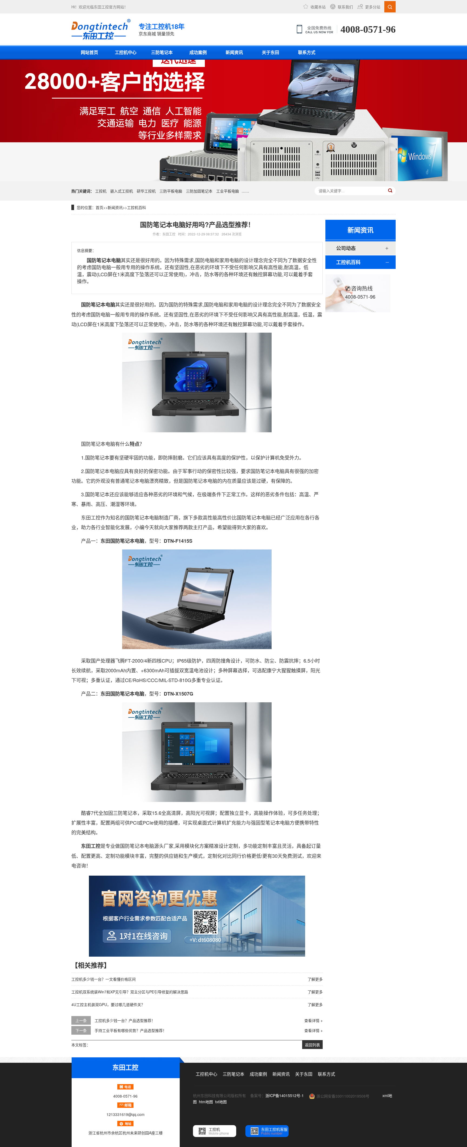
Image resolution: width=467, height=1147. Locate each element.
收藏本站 (318, 6)
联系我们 (345, 6)
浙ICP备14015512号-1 (284, 1095)
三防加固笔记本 (199, 191)
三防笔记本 (162, 52)
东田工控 (101, 6)
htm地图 (206, 1101)
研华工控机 (146, 191)
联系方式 (306, 52)
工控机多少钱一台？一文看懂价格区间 (103, 979)
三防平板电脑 (170, 191)
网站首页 (89, 52)
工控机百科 (136, 207)
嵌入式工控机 (121, 191)
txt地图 (221, 1101)
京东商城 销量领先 (162, 29)
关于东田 (270, 52)
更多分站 (372, 6)
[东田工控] (101, 29)
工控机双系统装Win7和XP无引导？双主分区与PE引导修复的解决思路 (129, 991)
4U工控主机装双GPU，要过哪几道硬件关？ (108, 1004)
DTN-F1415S (178, 540)
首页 (99, 207)
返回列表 (312, 1044)
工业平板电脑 (227, 191)
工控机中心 (125, 52)
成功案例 (198, 52)
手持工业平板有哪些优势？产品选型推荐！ (130, 1030)
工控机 (100, 191)
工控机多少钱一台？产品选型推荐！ (125, 1020)
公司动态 (346, 248)
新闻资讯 (234, 52)
